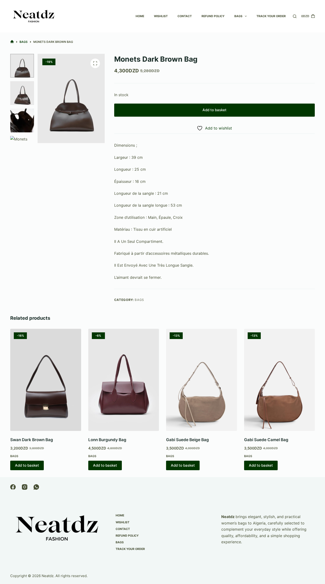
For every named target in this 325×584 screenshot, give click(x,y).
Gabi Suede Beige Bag (187, 439)
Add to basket (214, 110)
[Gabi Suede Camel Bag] (279, 380)
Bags (238, 16)
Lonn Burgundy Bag (107, 439)
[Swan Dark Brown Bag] (45, 380)
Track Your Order (271, 16)
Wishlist (161, 16)
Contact (184, 16)
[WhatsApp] (36, 487)
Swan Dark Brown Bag (31, 439)
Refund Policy (213, 16)
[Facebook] (13, 487)
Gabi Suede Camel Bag (266, 439)
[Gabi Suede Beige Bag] (201, 380)
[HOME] (12, 42)
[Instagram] (24, 487)
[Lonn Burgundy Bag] (123, 380)
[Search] (294, 16)
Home (140, 16)
